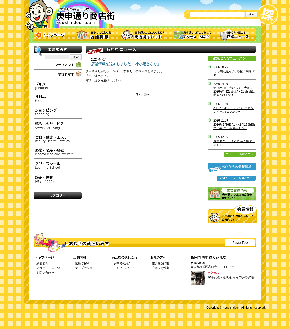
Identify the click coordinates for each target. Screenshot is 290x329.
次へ (147, 94)
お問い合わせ (45, 272)
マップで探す (84, 268)
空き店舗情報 (161, 263)
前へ (138, 94)
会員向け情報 (161, 268)
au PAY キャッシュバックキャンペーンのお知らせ (233, 109)
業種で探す (82, 263)
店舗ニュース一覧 (48, 268)
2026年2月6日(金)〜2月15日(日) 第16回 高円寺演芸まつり (234, 126)
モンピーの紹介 (124, 268)
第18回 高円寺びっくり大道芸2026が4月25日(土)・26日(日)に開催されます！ (234, 91)
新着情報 (42, 263)
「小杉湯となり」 (97, 76)
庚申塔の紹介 (122, 263)
